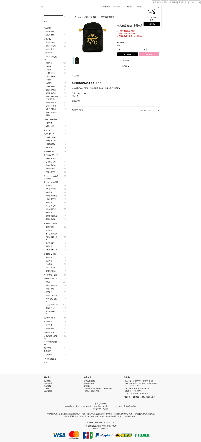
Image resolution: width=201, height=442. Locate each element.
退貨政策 (87, 386)
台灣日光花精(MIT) (51, 155)
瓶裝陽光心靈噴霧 (50, 223)
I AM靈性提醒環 (50, 359)
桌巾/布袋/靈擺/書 (51, 300)
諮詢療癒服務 (51, 35)
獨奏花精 (49, 257)
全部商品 (78, 17)
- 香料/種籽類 (50, 86)
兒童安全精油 (51, 93)
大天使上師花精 (51, 195)
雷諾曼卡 (49, 292)
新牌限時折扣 (51, 46)
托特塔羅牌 (50, 289)
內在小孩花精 (51, 206)
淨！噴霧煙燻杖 (51, 233)
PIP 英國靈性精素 (50, 275)
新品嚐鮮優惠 (51, 42)
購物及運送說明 (89, 381)
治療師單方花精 (51, 216)
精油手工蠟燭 (51, 109)
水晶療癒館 (48, 321)
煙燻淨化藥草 (49, 332)
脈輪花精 (49, 192)
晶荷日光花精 (51, 158)
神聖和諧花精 (51, 189)
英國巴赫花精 (49, 134)
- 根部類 (49, 80)
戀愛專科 (49, 230)
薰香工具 (47, 130)
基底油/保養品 (51, 102)
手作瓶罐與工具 (51, 249)
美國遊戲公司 (51, 308)
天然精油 (49, 123)
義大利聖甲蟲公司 (51, 312)
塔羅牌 (48, 282)
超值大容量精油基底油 (51, 113)
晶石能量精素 (51, 219)
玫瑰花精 (49, 202)
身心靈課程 (50, 31)
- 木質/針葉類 (50, 73)
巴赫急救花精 (51, 140)
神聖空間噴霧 (51, 267)
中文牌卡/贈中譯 (52, 304)
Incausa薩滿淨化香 (50, 343)
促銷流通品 (50, 49)
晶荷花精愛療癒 (96, 388)
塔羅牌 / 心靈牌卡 (50, 278)
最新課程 (47, 28)
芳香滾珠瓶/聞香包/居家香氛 (52, 97)
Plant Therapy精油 (50, 58)
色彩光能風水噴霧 (51, 238)
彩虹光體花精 (51, 209)
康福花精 (49, 212)
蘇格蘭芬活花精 (50, 254)
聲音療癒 (47, 351)
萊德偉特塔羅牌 (51, 285)
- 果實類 (49, 69)
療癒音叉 (49, 354)
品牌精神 (116, 6)
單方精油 (49, 63)
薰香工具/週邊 (51, 106)
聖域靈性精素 (51, 168)
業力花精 (49, 185)
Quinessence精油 (50, 119)
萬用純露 (49, 246)
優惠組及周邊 (51, 271)
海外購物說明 (89, 383)
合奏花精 (49, 264)
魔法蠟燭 (47, 348)
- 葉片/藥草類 (50, 76)
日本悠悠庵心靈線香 (50, 337)
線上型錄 (128, 6)
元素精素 (49, 261)
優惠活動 (47, 39)
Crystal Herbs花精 (51, 182)
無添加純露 (50, 126)
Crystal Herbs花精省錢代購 (51, 177)
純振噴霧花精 (51, 199)
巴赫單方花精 (51, 137)
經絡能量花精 (51, 165)
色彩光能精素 (51, 172)
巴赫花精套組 (51, 144)
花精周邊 (49, 147)
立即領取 (151, 24)
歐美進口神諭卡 (51, 295)
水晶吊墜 (49, 325)
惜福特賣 (49, 52)
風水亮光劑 (50, 243)
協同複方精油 (51, 90)
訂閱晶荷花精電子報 (91, 391)
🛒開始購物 (105, 6)
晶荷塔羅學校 (107, 388)
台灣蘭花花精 (51, 162)
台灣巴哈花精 (49, 151)
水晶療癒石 (50, 328)
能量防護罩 (50, 227)
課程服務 (140, 6)
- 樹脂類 (49, 83)
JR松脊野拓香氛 (49, 318)
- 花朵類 (49, 66)
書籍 (45, 362)
